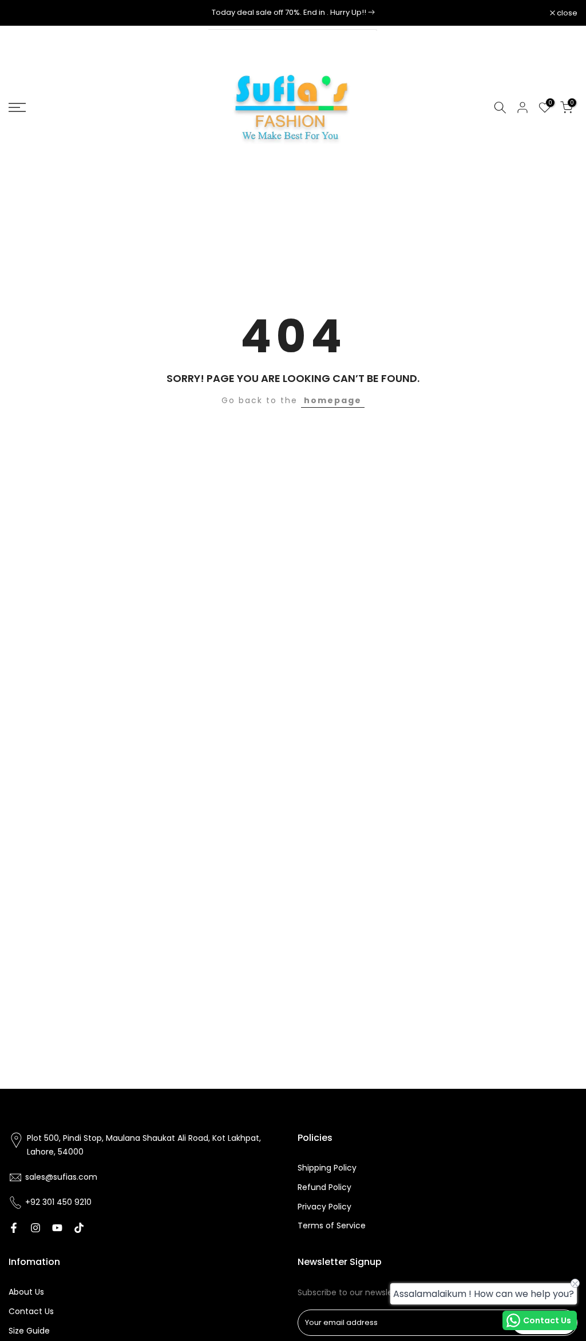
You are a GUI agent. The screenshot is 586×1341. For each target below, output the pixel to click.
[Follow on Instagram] (35, 1228)
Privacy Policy (324, 1206)
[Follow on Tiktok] (79, 1228)
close (25, 13)
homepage (333, 400)
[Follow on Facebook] (14, 1228)
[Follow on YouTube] (57, 1228)
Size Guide (29, 1331)
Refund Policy (324, 1187)
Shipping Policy (327, 1168)
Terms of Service (332, 1225)
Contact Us (31, 1311)
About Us (26, 1292)
